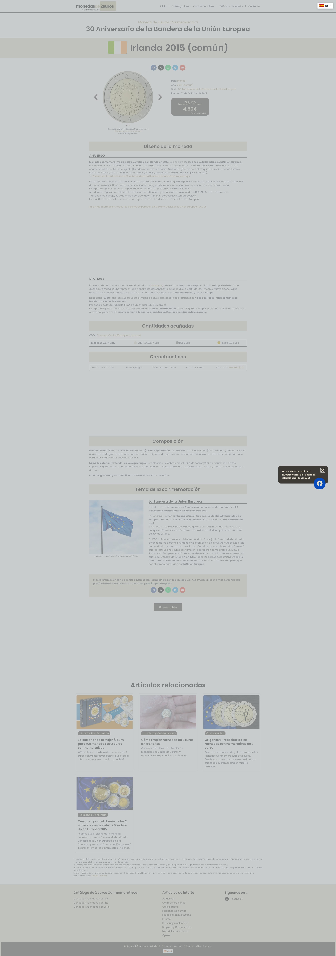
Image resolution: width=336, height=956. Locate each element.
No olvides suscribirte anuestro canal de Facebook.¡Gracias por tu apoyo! (299, 475)
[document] (168, 478)
